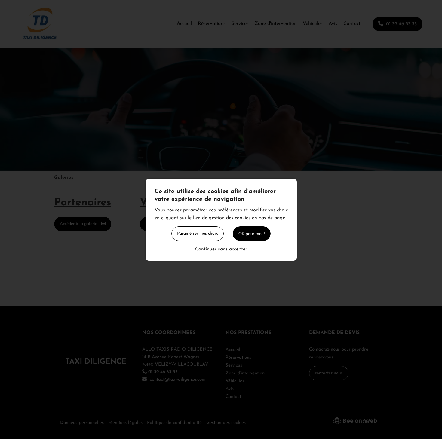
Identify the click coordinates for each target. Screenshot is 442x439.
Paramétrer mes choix (197, 233)
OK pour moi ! (251, 233)
